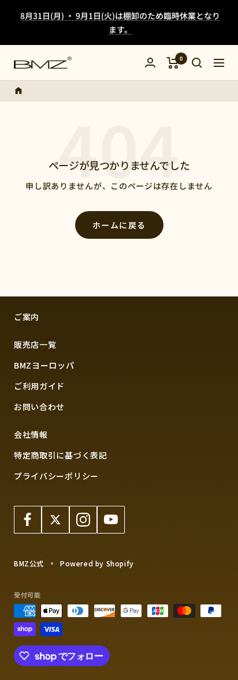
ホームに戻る (119, 225)
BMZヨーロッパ (44, 365)
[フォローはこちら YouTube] (111, 520)
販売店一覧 (35, 344)
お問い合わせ (39, 406)
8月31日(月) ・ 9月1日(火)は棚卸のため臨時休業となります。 (120, 22)
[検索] (197, 63)
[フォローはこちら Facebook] (28, 520)
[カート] (173, 63)
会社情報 (31, 434)
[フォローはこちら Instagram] (83, 520)
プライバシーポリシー (56, 476)
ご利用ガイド (39, 386)
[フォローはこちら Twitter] (55, 520)
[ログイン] (150, 62)
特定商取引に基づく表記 (60, 455)
